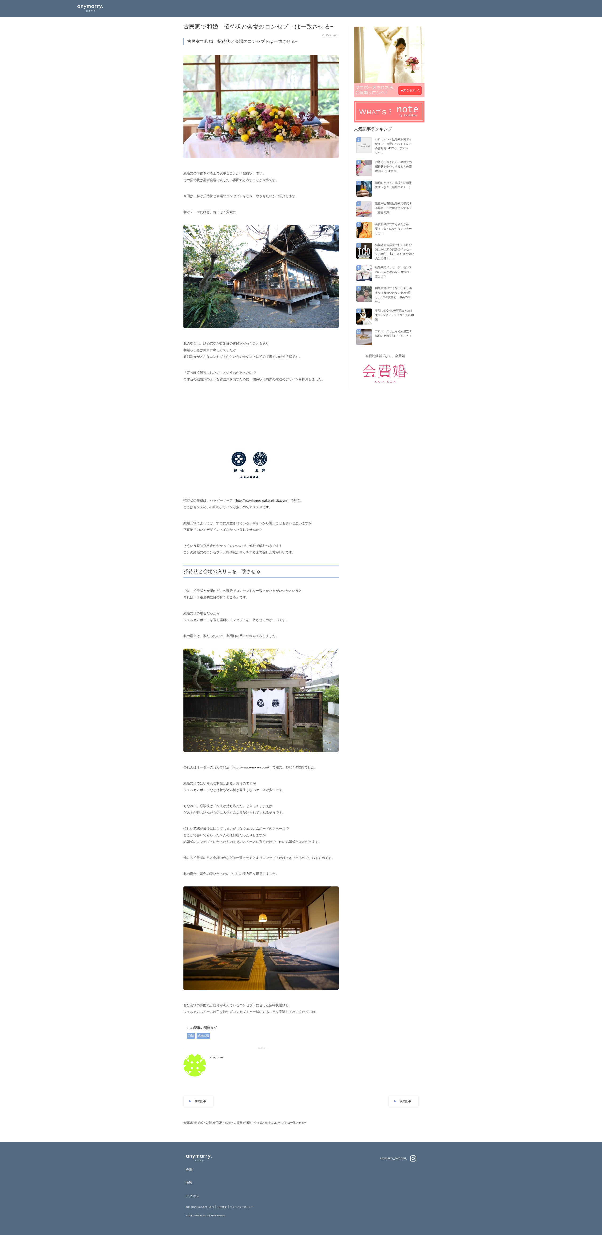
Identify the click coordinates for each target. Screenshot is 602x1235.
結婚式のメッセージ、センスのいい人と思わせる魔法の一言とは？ (393, 272)
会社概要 (222, 1207)
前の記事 (200, 1101)
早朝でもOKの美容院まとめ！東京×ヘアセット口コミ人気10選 (394, 315)
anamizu (216, 1057)
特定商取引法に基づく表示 (200, 1207)
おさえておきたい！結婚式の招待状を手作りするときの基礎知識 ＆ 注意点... (393, 166)
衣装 (189, 1183)
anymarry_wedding (394, 1158)
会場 (189, 1169)
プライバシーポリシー (241, 1207)
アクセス (192, 1196)
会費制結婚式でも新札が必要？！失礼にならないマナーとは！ (393, 229)
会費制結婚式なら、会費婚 (385, 356)
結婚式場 (203, 1035)
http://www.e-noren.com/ (251, 767)
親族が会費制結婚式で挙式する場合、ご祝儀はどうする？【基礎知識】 (393, 208)
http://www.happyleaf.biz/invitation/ (261, 500)
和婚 (191, 1035)
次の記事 (405, 1101)
